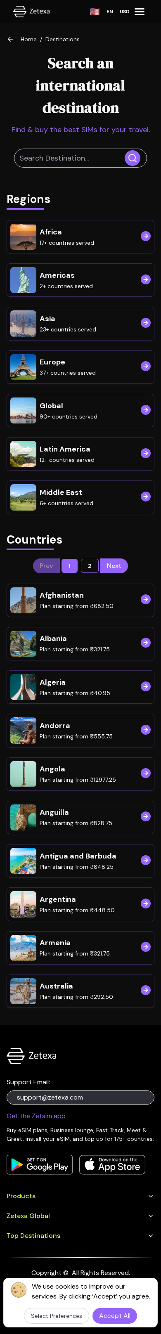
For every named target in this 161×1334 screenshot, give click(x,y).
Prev (46, 565)
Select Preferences (56, 1316)
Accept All (114, 1315)
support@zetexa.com (50, 1097)
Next (114, 565)
